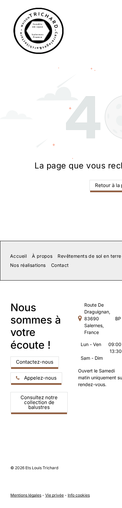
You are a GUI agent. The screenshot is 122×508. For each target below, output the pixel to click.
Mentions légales (25, 495)
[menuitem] (18, 256)
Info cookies (79, 495)
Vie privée (54, 495)
